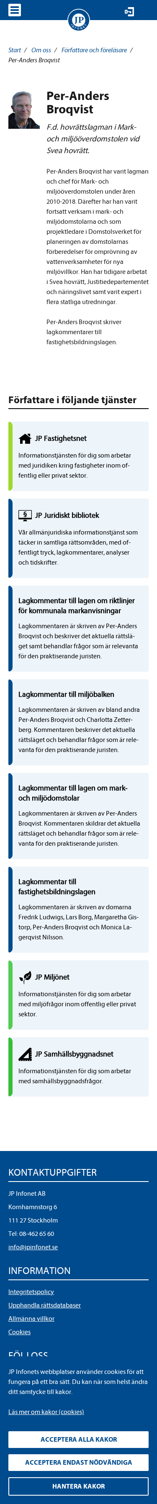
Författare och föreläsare (94, 50)
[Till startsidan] (78, 20)
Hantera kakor (78, 1486)
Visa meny (14, 10)
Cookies (19, 1332)
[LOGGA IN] (129, 11)
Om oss (41, 50)
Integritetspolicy (31, 1292)
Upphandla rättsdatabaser (44, 1305)
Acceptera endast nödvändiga (78, 1462)
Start (14, 50)
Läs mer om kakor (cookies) (46, 1412)
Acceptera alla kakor (79, 1439)
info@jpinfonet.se (33, 1247)
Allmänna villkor (31, 1318)
